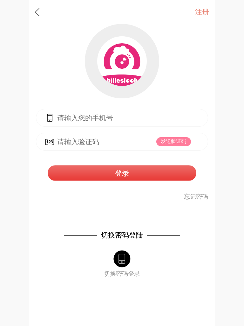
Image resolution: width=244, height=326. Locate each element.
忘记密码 (196, 196)
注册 (202, 12)
